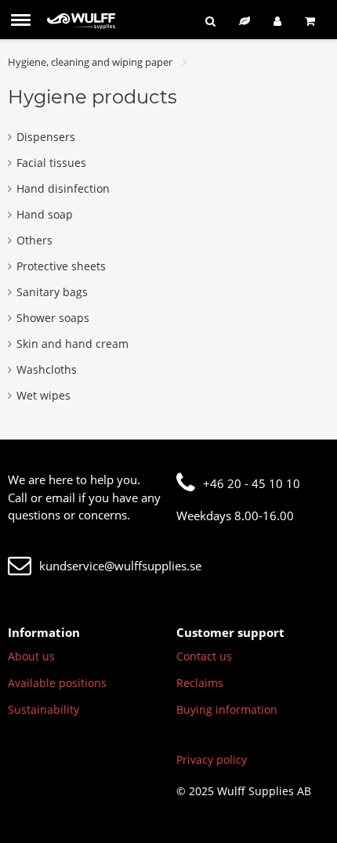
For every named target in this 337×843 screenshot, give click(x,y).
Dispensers (45, 136)
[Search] (210, 20)
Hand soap (44, 214)
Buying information (226, 709)
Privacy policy (211, 759)
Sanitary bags (52, 291)
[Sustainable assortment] (244, 20)
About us (31, 656)
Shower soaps (52, 317)
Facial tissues (51, 162)
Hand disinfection (63, 188)
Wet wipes (43, 395)
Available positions (57, 682)
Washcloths (46, 369)
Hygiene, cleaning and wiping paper (90, 62)
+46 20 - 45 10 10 (251, 483)
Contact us (204, 656)
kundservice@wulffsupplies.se (120, 565)
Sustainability (43, 709)
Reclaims (199, 682)
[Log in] (277, 20)
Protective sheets (61, 266)
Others (34, 240)
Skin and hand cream (72, 343)
